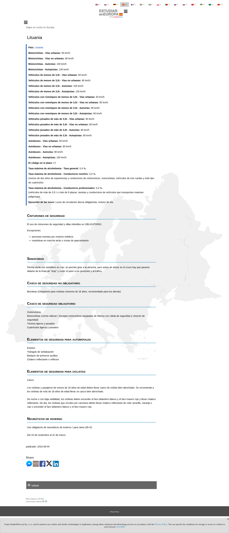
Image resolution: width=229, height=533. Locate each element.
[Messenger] (29, 465)
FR (134, 4)
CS (108, 4)
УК (203, 4)
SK (186, 4)
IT (151, 4)
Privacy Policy (161, 524)
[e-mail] (36, 465)
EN (99, 4)
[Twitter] (49, 465)
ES (126, 4)
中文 (221, 4)
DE (117, 4)
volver (33, 484)
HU (143, 4)
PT (169, 4)
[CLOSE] (121, 527)
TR (195, 4)
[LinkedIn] (56, 465)
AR (212, 4)
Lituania (39, 47)
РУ (177, 4)
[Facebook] (42, 465)
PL (160, 4)
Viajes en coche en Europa (40, 27)
